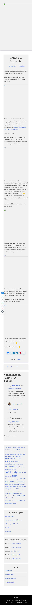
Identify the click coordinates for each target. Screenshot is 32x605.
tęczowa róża (18, 493)
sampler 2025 (15, 489)
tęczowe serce (8, 496)
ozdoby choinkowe (18, 484)
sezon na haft (8, 491)
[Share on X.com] (11, 352)
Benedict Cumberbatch (9, 449)
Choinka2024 (9, 459)
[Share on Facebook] (8, 352)
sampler (8, 489)
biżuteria (17, 449)
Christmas (9, 461)
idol (25, 472)
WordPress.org (9, 582)
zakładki (22, 501)
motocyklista (21, 481)
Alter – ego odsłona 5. (11, 524)
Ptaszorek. (8, 531)
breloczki (7, 454)
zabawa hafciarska (12, 500)
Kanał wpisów (9, 574)
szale (6, 493)
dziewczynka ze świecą (10, 469)
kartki (14, 475)
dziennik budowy (21, 466)
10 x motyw (16, 447)
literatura (9, 481)
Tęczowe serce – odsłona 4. (13, 520)
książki (23, 479)
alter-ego (23, 447)
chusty (17, 461)
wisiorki (13, 498)
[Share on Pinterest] (20, 352)
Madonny (15, 481)
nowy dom (8, 484)
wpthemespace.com (21, 602)
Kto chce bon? (9, 516)
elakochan (21, 66)
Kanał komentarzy (10, 578)
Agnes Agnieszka (17, 404)
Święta (14, 503)
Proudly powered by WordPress (15, 600)
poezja (24, 486)
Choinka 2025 (17, 458)
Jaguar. (7, 528)
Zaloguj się (8, 570)
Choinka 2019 (13, 454)
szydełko (12, 493)
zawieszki (8, 503)
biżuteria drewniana (9, 452)
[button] (23, 352)
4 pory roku (8, 447)
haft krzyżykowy (14, 472)
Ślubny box (10, 367)
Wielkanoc (21, 496)
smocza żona (15, 491)
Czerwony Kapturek (19, 464)
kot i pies (17, 479)
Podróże (19, 359)
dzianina (14, 466)
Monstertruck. (20, 367)
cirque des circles (10, 464)
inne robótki (8, 476)
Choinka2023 (19, 456)
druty (7, 466)
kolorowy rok (9, 479)
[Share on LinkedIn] (14, 352)
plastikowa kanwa (10, 486)
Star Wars (21, 491)
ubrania (15, 496)
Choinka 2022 (9, 456)
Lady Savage (16, 385)
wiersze (7, 498)
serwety (21, 489)
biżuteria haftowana (18, 452)
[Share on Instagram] (17, 352)
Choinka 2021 (21, 454)
